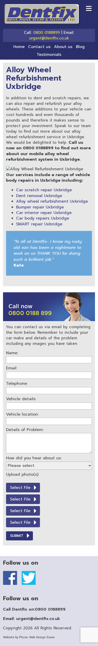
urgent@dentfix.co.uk (49, 38)
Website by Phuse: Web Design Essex (29, 637)
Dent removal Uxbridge (39, 196)
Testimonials (49, 54)
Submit (16, 535)
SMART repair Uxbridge (39, 224)
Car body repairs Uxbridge (42, 218)
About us (63, 47)
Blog (80, 47)
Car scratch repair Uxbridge (44, 190)
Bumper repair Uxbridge (40, 207)
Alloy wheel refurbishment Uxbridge (52, 201)
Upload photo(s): (22, 474)
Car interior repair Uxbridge (44, 213)
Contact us (39, 47)
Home (19, 47)
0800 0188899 (46, 32)
